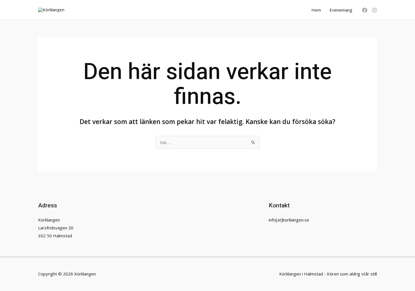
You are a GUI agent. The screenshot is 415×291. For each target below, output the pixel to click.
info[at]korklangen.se (289, 220)
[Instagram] (374, 10)
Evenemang (340, 10)
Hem (316, 10)
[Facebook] (364, 10)
